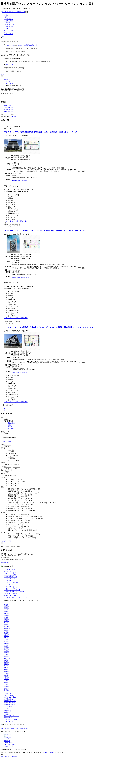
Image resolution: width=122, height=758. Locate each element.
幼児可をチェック (13, 524)
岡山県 (6, 664)
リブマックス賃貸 (10, 575)
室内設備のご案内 (10, 697)
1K (9, 452)
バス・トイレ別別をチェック (17, 493)
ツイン (10, 485)
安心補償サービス (10, 701)
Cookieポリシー (9, 717)
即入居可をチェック (14, 514)
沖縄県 (6, 690)
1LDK (10, 455)
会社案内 (7, 714)
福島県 (6, 615)
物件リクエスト (6, 563)
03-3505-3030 (22, 45)
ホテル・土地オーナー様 (12, 590)
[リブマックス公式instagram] (7, 737)
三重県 (6, 647)
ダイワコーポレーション (12, 595)
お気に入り (7, 712)
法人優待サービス (10, 571)
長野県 (6, 639)
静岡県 (6, 643)
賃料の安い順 (8, 107)
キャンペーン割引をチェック (17, 534)
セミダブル (11, 481)
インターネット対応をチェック (18, 518)
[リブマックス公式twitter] (5, 736)
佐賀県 (6, 679)
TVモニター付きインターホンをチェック (21, 502)
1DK (9, 453)
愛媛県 (6, 673)
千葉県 (6, 624)
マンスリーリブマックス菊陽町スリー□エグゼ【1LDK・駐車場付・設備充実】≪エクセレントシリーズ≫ (44, 230)
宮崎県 (6, 686)
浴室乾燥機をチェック (15, 495)
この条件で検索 (6, 441)
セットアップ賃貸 (10, 573)
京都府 (6, 651)
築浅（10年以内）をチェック (17, 530)
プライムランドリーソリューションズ (16, 597)
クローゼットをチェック (16, 504)
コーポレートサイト (10, 569)
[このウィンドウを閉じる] (2, 76)
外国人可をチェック (14, 522)
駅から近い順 (8, 109)
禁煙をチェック (13, 528)
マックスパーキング (10, 588)
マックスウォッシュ (10, 593)
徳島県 (6, 669)
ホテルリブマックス (10, 577)
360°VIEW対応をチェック (16, 538)
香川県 (6, 671)
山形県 (6, 613)
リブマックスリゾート (11, 578)
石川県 (6, 634)
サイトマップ (8, 721)
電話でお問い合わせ (32, 45)
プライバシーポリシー (11, 716)
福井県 (6, 636)
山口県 (6, 667)
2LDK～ (10, 460)
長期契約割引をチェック (16, 536)
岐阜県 (6, 641)
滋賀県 (6, 649)
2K (9, 457)
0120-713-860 (10, 45)
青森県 (6, 606)
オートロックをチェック (16, 501)
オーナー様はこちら (10, 704)
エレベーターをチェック (16, 510)
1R (9, 450)
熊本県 (8, 81)
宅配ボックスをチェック (16, 508)
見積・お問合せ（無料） (12, 221)
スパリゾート (8, 580)
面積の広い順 (8, 111)
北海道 (6, 604)
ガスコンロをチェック (15, 499)
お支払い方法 (8, 693)
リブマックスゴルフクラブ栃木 (14, 592)
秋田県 (6, 611)
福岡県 (6, 677)
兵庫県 (6, 654)
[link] (1, 37)
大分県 (6, 684)
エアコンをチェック (14, 497)
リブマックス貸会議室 (11, 582)
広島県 (6, 666)
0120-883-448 (9, 65)
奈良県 (6, 656)
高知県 (6, 675)
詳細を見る (24, 221)
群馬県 (6, 621)
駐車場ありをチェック (15, 520)
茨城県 (6, 617)
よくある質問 (8, 706)
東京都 (6, 626)
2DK (9, 459)
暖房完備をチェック (14, 506)
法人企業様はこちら (10, 703)
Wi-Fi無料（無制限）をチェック (18, 516)
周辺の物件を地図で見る (21, 180)
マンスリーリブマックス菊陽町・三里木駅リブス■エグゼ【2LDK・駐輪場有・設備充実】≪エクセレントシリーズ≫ (48, 327)
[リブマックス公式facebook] (7, 734)
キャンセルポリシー (10, 719)
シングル (11, 479)
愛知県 (6, 645)
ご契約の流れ (8, 699)
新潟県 (6, 630)
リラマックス (8, 584)
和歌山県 (7, 658)
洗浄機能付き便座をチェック (17, 489)
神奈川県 (7, 628)
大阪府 (6, 652)
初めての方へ (8, 695)
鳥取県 (6, 660)
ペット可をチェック (14, 526)
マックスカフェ (9, 586)
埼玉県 (6, 623)
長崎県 (6, 681)
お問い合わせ (8, 34)
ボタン (7, 754)
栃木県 (6, 619)
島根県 (6, 662)
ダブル (10, 483)
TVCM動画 (7, 742)
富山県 (6, 632)
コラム (6, 708)
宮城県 (6, 609)
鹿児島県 (7, 688)
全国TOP (7, 79)
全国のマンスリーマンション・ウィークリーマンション (21, 601)
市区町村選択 (10, 83)
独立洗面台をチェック (15, 491)
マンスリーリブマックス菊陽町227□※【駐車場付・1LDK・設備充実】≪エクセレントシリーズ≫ (41, 132)
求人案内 (7, 741)
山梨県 (6, 637)
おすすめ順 (7, 105)
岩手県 (6, 608)
